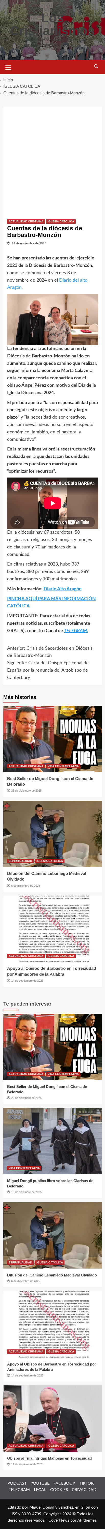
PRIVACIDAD (84, 1490)
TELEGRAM (19, 1490)
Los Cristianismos (52, 24)
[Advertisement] (52, 159)
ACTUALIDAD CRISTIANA (26, 221)
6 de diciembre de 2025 (25, 885)
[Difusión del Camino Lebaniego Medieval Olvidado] (52, 834)
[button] (8, 66)
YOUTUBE (40, 1483)
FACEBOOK (64, 1483)
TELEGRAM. (76, 631)
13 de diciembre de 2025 (26, 1192)
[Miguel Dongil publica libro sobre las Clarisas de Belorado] (52, 1141)
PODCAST (17, 1483)
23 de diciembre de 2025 (26, 790)
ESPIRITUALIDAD (20, 860)
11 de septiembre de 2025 (27, 1464)
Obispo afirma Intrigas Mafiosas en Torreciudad (49, 1458)
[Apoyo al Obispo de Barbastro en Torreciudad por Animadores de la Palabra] (52, 929)
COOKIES (59, 1490)
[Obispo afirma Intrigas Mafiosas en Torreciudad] (52, 1418)
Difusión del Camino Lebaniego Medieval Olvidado (52, 1275)
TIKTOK (87, 1483)
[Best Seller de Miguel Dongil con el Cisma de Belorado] (52, 739)
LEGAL (40, 1490)
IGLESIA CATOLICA (61, 221)
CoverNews (58, 1520)
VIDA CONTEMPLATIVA (63, 766)
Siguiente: (48, 670)
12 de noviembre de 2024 (29, 243)
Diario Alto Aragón (63, 589)
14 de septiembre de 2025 (27, 980)
